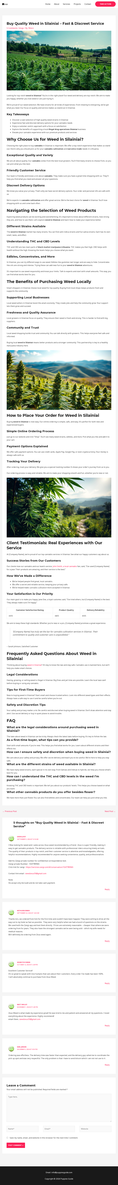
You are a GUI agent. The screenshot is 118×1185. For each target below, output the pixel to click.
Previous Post (10, 811)
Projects (77, 4)
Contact (87, 4)
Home (47, 4)
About (56, 4)
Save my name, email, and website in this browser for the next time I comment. (44, 1138)
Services (66, 4)
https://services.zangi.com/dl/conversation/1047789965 (49, 867)
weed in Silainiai (34, 665)
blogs (21, 28)
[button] (105, 4)
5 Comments (12, 28)
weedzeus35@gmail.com (35, 873)
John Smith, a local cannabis (65, 566)
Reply (107, 889)
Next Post (110, 811)
